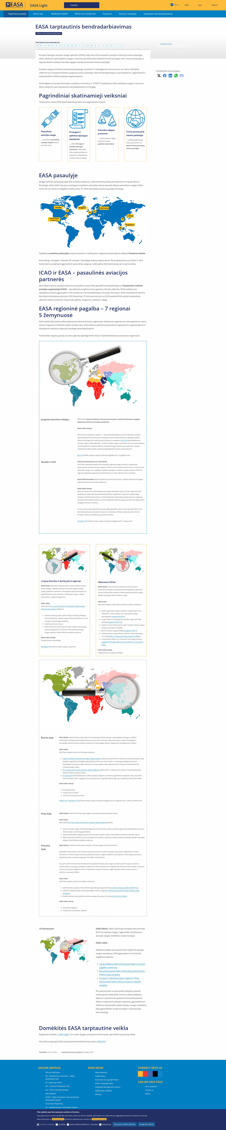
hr (76, 45)
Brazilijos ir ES (45, 647)
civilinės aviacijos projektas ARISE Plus (124, 888)
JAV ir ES (124, 440)
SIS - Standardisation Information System (61, 1107)
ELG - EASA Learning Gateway (56, 1090)
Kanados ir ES (82, 521)
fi (118, 45)
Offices (147, 1094)
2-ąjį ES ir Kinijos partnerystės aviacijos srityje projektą (81, 759)
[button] (159, 75)
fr (68, 45)
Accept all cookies (146, 1124)
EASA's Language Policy (104, 1083)
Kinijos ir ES (63, 801)
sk (111, 45)
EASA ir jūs (38, 13)
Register (215, 5)
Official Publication (52, 1072)
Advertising (106, 1124)
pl (99, 45)
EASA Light (64, 1034)
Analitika (62, 1124)
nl (95, 45)
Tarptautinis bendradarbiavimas (158, 13)
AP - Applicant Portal (53, 1082)
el (60, 45)
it (80, 45)
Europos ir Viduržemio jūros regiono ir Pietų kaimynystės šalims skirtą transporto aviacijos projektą (120, 982)
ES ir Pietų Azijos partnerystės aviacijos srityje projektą (86, 822)
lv (84, 45)
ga (72, 45)
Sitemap (98, 1094)
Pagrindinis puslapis (17, 13)
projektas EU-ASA (118, 616)
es (64, 45)
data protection (58, 1119)
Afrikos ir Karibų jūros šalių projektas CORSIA (124, 636)
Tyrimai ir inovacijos (128, 13)
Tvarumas (107, 13)
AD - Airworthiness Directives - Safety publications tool (60, 1077)
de (53, 45)
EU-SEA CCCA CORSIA (119, 896)
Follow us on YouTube (145, 1074)
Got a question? (151, 1086)
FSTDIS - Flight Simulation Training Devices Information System (62, 1098)
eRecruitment (50, 1093)
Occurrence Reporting (54, 1104)
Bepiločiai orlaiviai (59, 13)
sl (115, 45)
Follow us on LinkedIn (160, 1074)
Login (200, 5)
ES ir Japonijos (67, 776)
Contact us (149, 1090)
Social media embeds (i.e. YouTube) (84, 1124)
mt (92, 45)
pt (103, 45)
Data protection (101, 1072)
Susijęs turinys (166, 44)
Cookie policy (100, 1076)
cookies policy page (99, 1119)
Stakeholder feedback (103, 1091)
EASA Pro (101, 1041)
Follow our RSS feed (140, 1074)
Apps (187, 5)
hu (88, 45)
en (37, 45)
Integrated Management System (107, 1087)
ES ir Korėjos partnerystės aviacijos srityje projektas (80, 770)
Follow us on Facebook (150, 1074)
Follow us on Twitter (155, 1074)
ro (107, 45)
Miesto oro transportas (85, 13)
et (56, 45)
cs (45, 45)
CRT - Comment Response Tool (57, 1086)
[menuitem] (199, 5)
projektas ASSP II (130, 631)
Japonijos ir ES (73, 801)
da (49, 45)
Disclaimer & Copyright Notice (107, 1080)
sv (122, 45)
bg (41, 45)
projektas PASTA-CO (115, 622)
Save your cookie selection (124, 1124)
